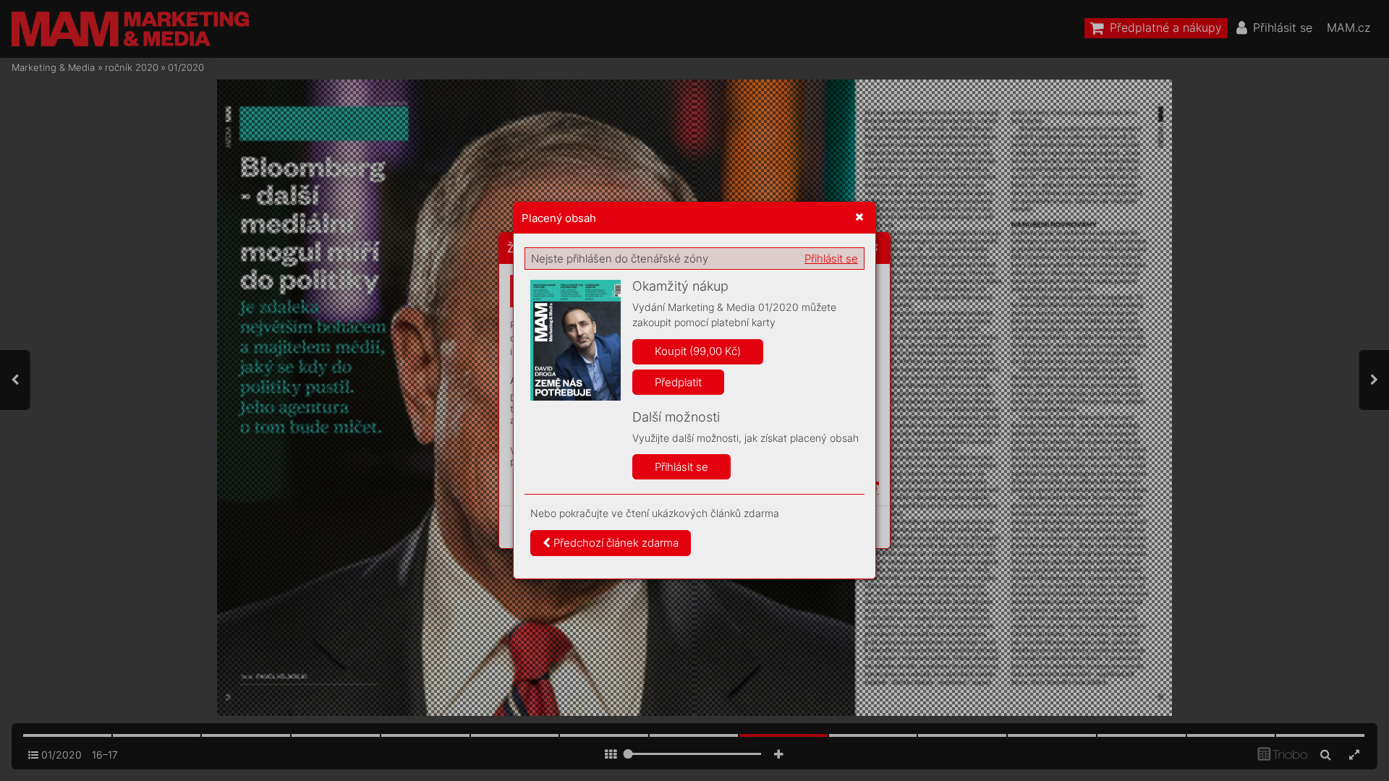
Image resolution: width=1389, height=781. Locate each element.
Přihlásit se (831, 258)
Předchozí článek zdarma (615, 543)
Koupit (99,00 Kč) (698, 351)
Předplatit (678, 382)
